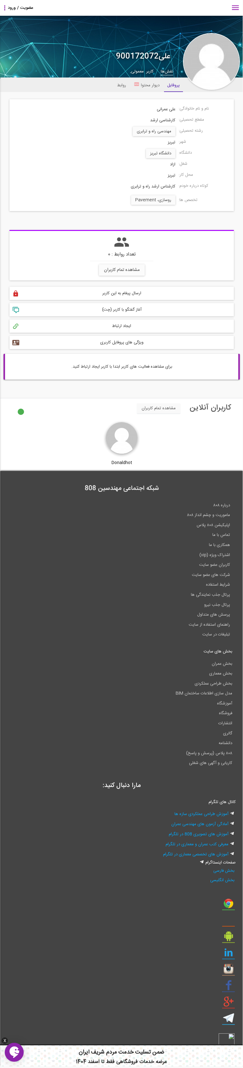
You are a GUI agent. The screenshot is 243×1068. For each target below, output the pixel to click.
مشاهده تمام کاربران (122, 270)
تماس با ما (221, 534)
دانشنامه (225, 743)
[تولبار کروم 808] (228, 906)
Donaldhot (122, 462)
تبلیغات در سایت (216, 634)
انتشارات (225, 723)
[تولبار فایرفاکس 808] (228, 922)
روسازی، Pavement (153, 200)
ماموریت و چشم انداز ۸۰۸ (208, 515)
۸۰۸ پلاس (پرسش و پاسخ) (209, 753)
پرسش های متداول (213, 614)
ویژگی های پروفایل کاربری (121, 342)
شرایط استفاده (218, 584)
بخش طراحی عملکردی (213, 683)
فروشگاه (225, 713)
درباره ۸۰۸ (221, 505)
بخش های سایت (218, 651)
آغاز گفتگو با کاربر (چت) (122, 309)
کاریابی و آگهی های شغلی (210, 763)
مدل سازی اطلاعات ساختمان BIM (204, 693)
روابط (121, 85)
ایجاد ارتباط (121, 326)
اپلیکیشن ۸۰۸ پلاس (213, 525)
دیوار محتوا (150, 85)
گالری (227, 733)
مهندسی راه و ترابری (154, 131)
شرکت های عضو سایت (211, 574)
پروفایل (173, 85)
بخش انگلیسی (222, 880)
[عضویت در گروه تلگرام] (228, 1020)
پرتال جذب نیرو (217, 604)
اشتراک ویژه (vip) (214, 555)
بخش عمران (222, 663)
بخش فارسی (223, 870)
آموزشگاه (224, 703)
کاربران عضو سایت (214, 564)
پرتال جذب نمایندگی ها (210, 594)
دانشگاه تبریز (160, 153)
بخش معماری (220, 673)
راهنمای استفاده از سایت (209, 624)
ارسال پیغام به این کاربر (121, 293)
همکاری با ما (219, 545)
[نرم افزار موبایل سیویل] (228, 938)
